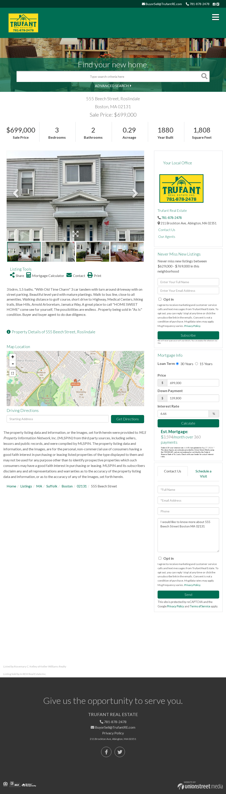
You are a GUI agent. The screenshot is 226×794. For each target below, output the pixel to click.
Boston (67, 486)
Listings (26, 486)
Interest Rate (168, 406)
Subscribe (188, 335)
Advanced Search (112, 85)
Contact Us (166, 229)
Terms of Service (200, 606)
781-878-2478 (199, 4)
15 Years (206, 364)
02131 (82, 486)
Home (11, 486)
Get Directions (127, 419)
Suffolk (51, 486)
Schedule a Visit (203, 473)
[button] (204, 76)
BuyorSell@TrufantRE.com (163, 4)
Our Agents (166, 236)
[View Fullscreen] (12, 373)
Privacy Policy (192, 326)
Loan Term (166, 363)
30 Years (186, 364)
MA (39, 486)
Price (162, 375)
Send (188, 594)
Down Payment (170, 390)
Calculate (188, 423)
